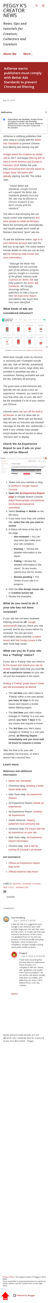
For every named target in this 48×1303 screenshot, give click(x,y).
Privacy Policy (8, 1277)
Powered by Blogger (25, 1295)
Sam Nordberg (18, 918)
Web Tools (9, 887)
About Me (9, 54)
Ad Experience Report (25, 295)
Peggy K (23, 953)
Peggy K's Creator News (15, 10)
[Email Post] (4, 892)
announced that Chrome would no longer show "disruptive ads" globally (23, 173)
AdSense (17, 883)
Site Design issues (25, 640)
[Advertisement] (24, 1158)
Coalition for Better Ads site (34, 350)
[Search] (36, 4)
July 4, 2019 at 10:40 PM (33, 956)
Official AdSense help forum (23, 871)
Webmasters (22, 887)
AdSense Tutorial (32, 883)
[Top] (5, 1296)
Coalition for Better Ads (21, 279)
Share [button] (10, 897)
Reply (14, 994)
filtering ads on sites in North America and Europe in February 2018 (24, 162)
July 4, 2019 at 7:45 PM (24, 921)
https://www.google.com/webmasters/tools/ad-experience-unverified (26, 504)
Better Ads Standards (20, 780)
